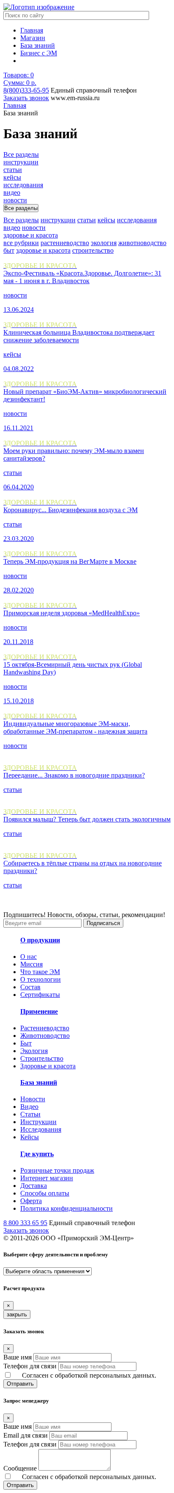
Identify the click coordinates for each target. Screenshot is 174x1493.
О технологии (40, 979)
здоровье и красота (43, 250)
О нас (28, 956)
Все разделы (21, 220)
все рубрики (21, 242)
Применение (39, 1011)
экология (104, 242)
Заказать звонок (26, 97)
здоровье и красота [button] (30, 235)
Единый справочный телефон (94, 90)
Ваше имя (17, 1357)
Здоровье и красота (48, 1066)
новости (34, 227)
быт (8, 250)
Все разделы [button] (21, 208)
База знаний (37, 45)
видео (11, 227)
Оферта (31, 1200)
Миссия (31, 964)
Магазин (32, 37)
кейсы (106, 220)
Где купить (37, 1153)
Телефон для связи (30, 1366)
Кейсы (29, 1137)
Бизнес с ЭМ (38, 53)
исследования (137, 220)
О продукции (40, 940)
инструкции (58, 220)
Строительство (41, 1058)
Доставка (33, 1185)
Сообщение (20, 1468)
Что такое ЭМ (40, 971)
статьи (86, 220)
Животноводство (45, 1035)
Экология (34, 1050)
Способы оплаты (44, 1193)
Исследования (40, 1129)
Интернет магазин (46, 1178)
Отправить (20, 1384)
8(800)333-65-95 (26, 90)
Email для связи (25, 1435)
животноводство (142, 242)
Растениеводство (44, 1028)
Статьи (30, 1114)
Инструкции (38, 1121)
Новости (32, 1099)
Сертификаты (40, 994)
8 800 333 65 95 (25, 1222)
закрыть (17, 1314)
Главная (31, 30)
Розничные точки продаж (57, 1170)
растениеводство (65, 242)
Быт (26, 1043)
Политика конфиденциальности (66, 1208)
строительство (93, 250)
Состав (30, 987)
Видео (29, 1106)
